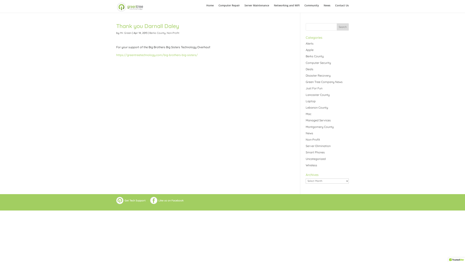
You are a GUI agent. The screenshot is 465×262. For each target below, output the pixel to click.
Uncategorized (316, 159)
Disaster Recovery (318, 75)
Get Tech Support (135, 200)
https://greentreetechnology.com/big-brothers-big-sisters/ (157, 55)
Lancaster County (318, 95)
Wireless (311, 165)
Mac (308, 114)
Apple (310, 50)
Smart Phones (315, 152)
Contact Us (342, 5)
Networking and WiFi (287, 5)
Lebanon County (317, 107)
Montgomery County (320, 127)
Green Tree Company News (324, 82)
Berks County (157, 33)
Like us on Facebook (171, 200)
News (327, 5)
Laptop (311, 101)
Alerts (310, 43)
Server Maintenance (256, 5)
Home (210, 5)
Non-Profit (173, 33)
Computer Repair (229, 5)
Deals (309, 69)
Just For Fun (314, 88)
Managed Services (318, 120)
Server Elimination (318, 146)
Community (311, 5)
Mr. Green (126, 33)
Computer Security (318, 63)
